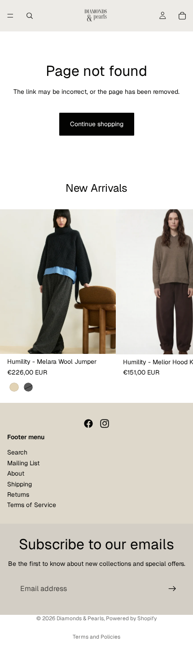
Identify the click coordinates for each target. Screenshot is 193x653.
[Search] (29, 16)
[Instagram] (104, 423)
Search (17, 452)
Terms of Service (31, 505)
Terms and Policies (96, 636)
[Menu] (10, 15)
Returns (18, 494)
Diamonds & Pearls (80, 618)
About (15, 473)
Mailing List (23, 463)
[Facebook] (88, 423)
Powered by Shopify (131, 618)
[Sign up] (172, 588)
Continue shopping (96, 124)
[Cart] (182, 16)
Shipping (19, 484)
